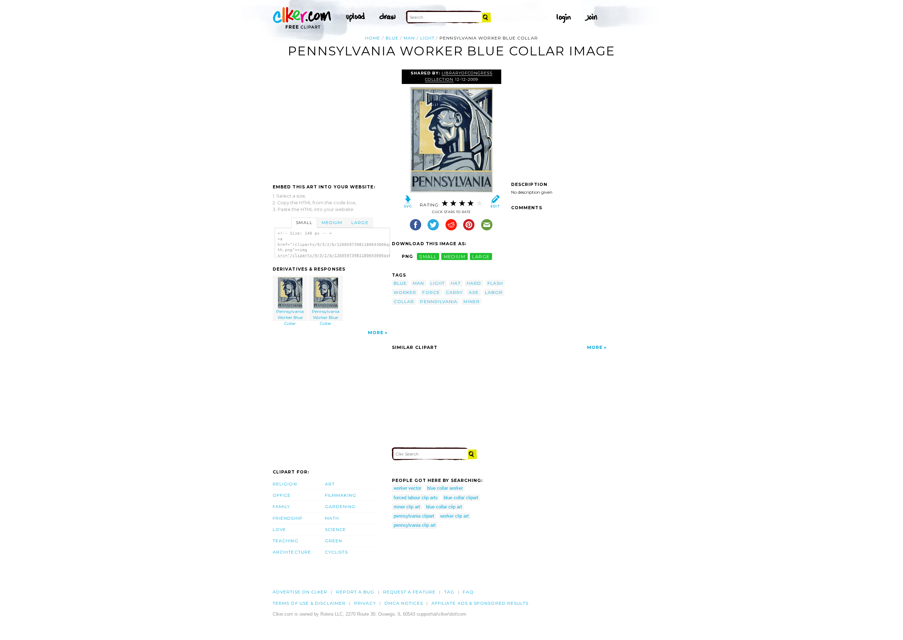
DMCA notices (403, 603)
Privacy (365, 603)
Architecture (292, 552)
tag (449, 591)
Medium (332, 222)
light (427, 38)
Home (372, 38)
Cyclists (336, 552)
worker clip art (454, 516)
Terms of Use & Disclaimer (309, 603)
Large (359, 222)
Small (304, 222)
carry (454, 292)
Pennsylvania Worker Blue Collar (290, 315)
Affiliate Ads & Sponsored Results (480, 603)
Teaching (285, 540)
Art (330, 484)
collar (404, 301)
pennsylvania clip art (415, 525)
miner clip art (407, 506)
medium (455, 256)
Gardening (340, 506)
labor (494, 292)
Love (279, 529)
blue (392, 38)
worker (405, 292)
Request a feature (409, 591)
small (428, 256)
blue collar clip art (444, 506)
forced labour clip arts (416, 497)
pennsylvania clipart (414, 516)
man (409, 38)
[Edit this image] (495, 203)
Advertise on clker (300, 591)
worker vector (407, 488)
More (375, 332)
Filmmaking (340, 495)
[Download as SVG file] (408, 203)
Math (332, 518)
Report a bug (355, 591)
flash (495, 283)
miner (471, 301)
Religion (285, 484)
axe (474, 292)
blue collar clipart (461, 497)
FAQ (468, 591)
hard (474, 283)
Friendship (288, 518)
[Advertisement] (332, 122)
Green (333, 540)
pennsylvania (438, 301)
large (481, 256)
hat (456, 283)
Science (335, 529)
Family (281, 506)
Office (282, 495)
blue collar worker (445, 488)
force (431, 292)
